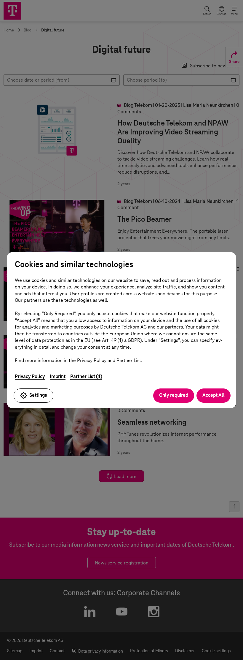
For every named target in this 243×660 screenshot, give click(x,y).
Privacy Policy (30, 376)
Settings (38, 395)
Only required (173, 395)
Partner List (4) (86, 376)
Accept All (213, 395)
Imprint (57, 376)
